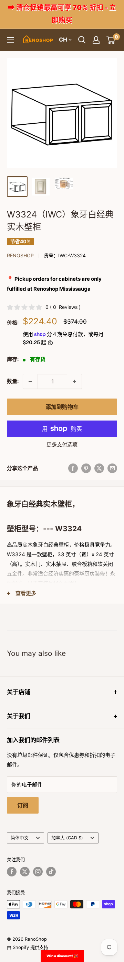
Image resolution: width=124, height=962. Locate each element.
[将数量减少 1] (30, 381)
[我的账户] (96, 40)
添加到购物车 (62, 406)
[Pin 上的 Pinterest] (86, 468)
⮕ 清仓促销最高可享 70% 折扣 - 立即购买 (62, 13)
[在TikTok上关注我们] (51, 871)
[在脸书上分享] (73, 468)
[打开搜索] (82, 40)
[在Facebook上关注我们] (12, 871)
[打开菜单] (10, 40)
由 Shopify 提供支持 (27, 947)
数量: (13, 381)
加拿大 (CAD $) (67, 837)
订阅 (22, 805)
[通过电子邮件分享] (112, 468)
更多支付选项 (62, 444)
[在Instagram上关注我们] (38, 871)
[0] (110, 40)
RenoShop (20, 255)
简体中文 (20, 837)
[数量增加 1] (74, 381)
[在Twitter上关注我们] (25, 871)
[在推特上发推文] (99, 468)
